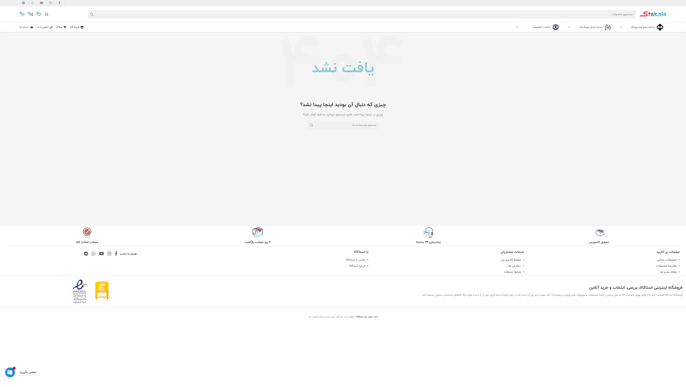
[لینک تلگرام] (86, 254)
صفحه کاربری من (511, 260)
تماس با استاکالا (355, 260)
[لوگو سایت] (652, 14)
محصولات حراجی (667, 260)
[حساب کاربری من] (46, 14)
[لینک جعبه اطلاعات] (599, 235)
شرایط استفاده (512, 272)
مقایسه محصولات (666, 266)
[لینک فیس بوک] (116, 254)
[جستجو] (92, 14)
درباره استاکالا (357, 266)
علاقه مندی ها (668, 272)
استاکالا (359, 316)
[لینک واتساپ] (93, 254)
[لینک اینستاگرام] (109, 254)
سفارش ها (514, 266)
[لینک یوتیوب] (101, 254)
